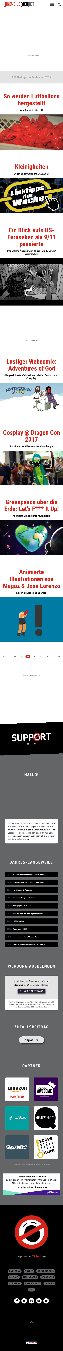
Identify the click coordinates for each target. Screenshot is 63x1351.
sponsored (48, 1277)
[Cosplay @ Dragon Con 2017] (31, 468)
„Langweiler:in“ (21, 985)
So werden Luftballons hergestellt (32, 100)
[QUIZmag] (46, 1118)
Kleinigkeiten (31, 166)
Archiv (29, 1271)
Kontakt (14, 1277)
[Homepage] (21, 4)
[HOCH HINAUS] (31, 1322)
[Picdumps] (17, 1147)
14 (21, 656)
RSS (32, 1289)
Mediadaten (30, 1277)
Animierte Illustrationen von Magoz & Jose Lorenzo (31, 579)
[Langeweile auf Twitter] (24, 1300)
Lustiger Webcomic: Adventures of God (31, 365)
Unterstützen (46, 1271)
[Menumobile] (52, 4)
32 (59, 656)
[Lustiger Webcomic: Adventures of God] (31, 399)
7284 (35, 1256)
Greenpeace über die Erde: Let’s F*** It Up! (31, 505)
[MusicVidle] (17, 1118)
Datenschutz (32, 1283)
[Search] (59, 4)
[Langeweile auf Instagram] (31, 1300)
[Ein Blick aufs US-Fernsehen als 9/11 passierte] (31, 281)
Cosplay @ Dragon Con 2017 (31, 436)
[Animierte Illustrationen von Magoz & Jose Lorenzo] (31, 619)
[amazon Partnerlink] (17, 1089)
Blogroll (14, 1271)
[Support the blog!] (31, 738)
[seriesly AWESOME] (46, 1089)
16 (34, 656)
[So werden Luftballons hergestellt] (31, 132)
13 (15, 656)
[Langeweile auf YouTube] (38, 1300)
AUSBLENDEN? (34, 675)
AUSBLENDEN (35, 55)
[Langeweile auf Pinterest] (46, 1300)
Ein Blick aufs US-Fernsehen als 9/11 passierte (31, 237)
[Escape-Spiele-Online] (46, 1147)
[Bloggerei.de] (31, 1342)
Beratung (15, 1283)
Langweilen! (31, 1040)
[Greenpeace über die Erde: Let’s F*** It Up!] (31, 537)
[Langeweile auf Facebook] (16, 1300)
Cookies (49, 1283)
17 (41, 656)
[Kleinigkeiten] (31, 195)
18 (47, 656)
